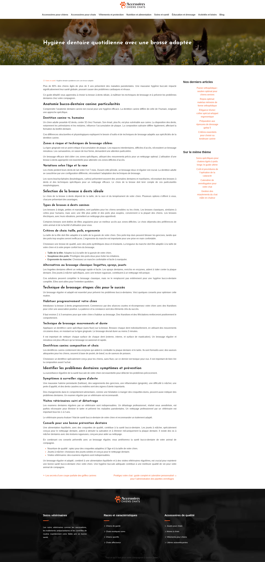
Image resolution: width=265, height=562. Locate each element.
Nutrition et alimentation (138, 15)
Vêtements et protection (111, 15)
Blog (221, 15)
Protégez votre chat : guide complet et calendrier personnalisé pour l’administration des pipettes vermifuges (144, 477)
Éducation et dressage (183, 15)
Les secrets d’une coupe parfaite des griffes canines (71, 475)
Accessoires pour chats (83, 15)
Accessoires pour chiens (55, 15)
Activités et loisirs (207, 15)
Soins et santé (161, 15)
